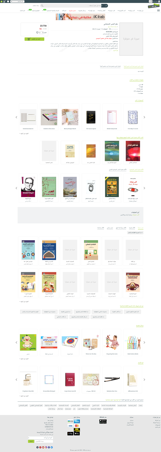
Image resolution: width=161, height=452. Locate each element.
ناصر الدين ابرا (111, 264)
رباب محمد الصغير (69, 296)
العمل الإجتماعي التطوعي (36, 405)
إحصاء (140, 405)
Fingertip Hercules (111, 354)
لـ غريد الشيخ (91, 201)
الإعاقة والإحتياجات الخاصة (108, 405)
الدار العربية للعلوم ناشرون (132, 312)
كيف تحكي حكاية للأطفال (91, 199)
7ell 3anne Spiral (91, 129)
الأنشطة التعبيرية (49, 294)
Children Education (49, 129)
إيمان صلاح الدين (69, 264)
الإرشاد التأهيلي (70, 294)
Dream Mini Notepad (49, 391)
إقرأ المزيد (115, 50)
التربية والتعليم (86, 405)
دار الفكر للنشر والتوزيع (98, 317)
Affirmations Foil (133, 391)
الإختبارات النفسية (70, 262)
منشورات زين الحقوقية (49, 312)
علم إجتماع (68, 409)
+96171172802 (49, 425)
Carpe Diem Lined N (70, 391)
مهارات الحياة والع (112, 262)
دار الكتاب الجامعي (61, 317)
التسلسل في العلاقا (49, 354)
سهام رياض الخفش (28, 296)
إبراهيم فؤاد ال (132, 264)
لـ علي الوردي (112, 201)
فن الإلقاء (133, 262)
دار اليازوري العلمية (65, 312)
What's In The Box (91, 354)
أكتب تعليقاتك (135, 215)
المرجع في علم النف (70, 163)
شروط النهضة (28, 199)
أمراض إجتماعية (132, 405)
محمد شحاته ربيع (112, 27)
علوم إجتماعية (109, 400)
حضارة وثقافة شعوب (83, 409)
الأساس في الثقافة (49, 262)
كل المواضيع (117, 400)
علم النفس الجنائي (133, 163)
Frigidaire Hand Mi (28, 391)
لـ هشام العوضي (70, 201)
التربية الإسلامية (133, 294)
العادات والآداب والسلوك (50, 405)
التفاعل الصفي (91, 262)
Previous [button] (144, 117)
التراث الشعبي (95, 405)
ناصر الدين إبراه (111, 296)
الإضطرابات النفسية (91, 294)
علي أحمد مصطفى (49, 296)
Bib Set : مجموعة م (91, 391)
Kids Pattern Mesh (133, 354)
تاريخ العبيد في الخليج (70, 199)
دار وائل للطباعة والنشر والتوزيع (79, 317)
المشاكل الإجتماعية (108, 409)
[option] (133, 117)
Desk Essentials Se (28, 129)
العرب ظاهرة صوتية (49, 199)
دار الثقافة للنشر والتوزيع (82, 312)
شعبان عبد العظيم (90, 264)
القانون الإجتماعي (23, 405)
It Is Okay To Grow (133, 129)
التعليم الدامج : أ (28, 294)
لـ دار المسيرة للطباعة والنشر (135, 233)
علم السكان (60, 409)
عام (74, 409)
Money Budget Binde (70, 129)
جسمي (28, 354)
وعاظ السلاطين (112, 199)
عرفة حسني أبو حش (90, 296)
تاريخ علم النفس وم (112, 163)
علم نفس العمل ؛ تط (28, 262)
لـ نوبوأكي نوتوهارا (133, 201)
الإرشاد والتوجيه (122, 405)
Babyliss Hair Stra (112, 391)
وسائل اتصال (51, 409)
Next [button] (17, 117)
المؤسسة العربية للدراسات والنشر (30, 312)
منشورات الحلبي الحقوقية (100, 312)
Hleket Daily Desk (112, 129)
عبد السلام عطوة (48, 264)
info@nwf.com (49, 427)
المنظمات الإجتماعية (96, 409)
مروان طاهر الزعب (28, 264)
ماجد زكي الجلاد (132, 296)
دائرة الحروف (70, 354)
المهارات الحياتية (112, 294)
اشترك (31, 441)
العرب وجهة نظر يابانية (133, 199)
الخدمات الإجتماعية (64, 405)
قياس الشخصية (49, 163)
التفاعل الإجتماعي (75, 405)
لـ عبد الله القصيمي (49, 201)
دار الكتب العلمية (116, 312)
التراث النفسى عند (91, 163)
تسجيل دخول (155, 1)
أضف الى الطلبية (36, 39)
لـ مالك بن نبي (28, 201)
